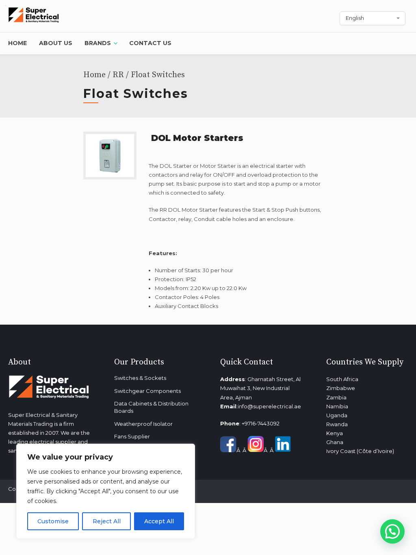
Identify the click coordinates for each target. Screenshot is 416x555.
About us (55, 43)
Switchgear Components (147, 391)
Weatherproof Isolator (143, 424)
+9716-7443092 (261, 423)
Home (17, 43)
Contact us (150, 43)
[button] (392, 531)
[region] (105, 491)
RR (118, 75)
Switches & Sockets (140, 378)
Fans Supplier (132, 436)
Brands (97, 43)
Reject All (107, 521)
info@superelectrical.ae (269, 406)
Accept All (159, 521)
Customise (53, 521)
